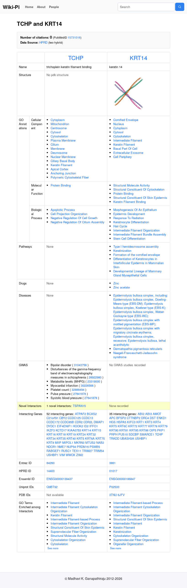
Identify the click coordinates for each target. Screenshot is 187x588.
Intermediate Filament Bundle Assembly (139, 234)
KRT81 (123, 430)
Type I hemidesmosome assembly (136, 246)
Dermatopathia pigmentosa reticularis (137, 348)
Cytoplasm (58, 120)
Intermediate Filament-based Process (75, 519)
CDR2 (79, 422)
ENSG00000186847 (122, 479)
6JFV (121, 495)
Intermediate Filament (127, 140)
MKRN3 (79, 442)
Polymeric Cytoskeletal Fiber (70, 177)
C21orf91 (52, 418)
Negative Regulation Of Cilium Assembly (77, 222)
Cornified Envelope (125, 120)
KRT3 (148, 422)
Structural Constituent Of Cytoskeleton (138, 189)
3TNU (113, 495)
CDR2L (88, 422)
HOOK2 (78, 426)
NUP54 (71, 446)
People (54, 7)
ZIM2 (79, 455)
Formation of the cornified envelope (136, 254)
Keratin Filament (61, 165)
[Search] (179, 7)
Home (29, 7)
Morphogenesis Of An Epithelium (135, 209)
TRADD (114, 438)
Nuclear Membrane (63, 157)
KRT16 (51, 434)
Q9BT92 (52, 487)
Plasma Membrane (63, 140)
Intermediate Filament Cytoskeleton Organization (74, 509)
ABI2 (141, 414)
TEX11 (76, 451)
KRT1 (140, 422)
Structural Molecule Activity (131, 185)
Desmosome (59, 152)
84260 (51, 463)
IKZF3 (51, 430)
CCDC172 (53, 422)
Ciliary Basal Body (63, 161)
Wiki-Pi (11, 7)
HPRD (43, 42)
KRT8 (50, 442)
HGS (112, 422)
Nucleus (118, 124)
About (41, 7)
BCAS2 (92, 414)
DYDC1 (51, 426)
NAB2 (100, 442)
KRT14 (138, 57)
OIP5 (152, 430)
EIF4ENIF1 (64, 426)
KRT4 (157, 422)
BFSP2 (121, 418)
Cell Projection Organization (69, 214)
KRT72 (132, 426)
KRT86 (143, 430)
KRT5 (80, 438)
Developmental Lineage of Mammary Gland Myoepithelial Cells (137, 273)
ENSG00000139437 (60, 479)
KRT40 (71, 438)
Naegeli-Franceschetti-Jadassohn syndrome (135, 355)
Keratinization (122, 250)
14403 (51, 471)
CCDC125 (74, 418)
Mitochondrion (60, 124)
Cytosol (56, 132)
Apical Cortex (59, 169)
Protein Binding (61, 185)
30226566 (87, 385)
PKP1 (161, 430)
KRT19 (71, 434)
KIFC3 (131, 422)
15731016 (74, 37)
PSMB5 (95, 446)
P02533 (114, 487)
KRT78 (152, 426)
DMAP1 (99, 422)
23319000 (93, 381)
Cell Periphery (122, 157)
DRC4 (145, 418)
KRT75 (100, 438)
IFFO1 (93, 426)
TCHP (75, 57)
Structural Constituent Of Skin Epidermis (140, 197)
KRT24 (81, 434)
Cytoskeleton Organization (68, 540)
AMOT (157, 414)
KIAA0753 (74, 430)
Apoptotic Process (63, 209)
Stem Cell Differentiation (129, 238)
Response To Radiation (128, 218)
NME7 (61, 446)
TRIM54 (99, 451)
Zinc (116, 283)
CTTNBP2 (133, 418)
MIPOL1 (67, 442)
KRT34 (51, 438)
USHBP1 (52, 455)
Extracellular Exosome (128, 152)
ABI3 (148, 414)
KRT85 (133, 430)
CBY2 (63, 418)
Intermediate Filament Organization (136, 230)
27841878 (79, 393)
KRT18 (61, 434)
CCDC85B (67, 422)
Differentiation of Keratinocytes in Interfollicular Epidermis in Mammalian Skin (138, 263)
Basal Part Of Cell (125, 148)
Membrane (58, 148)
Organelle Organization (128, 544)
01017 (113, 471)
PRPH (113, 434)
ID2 (86, 426)
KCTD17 (61, 430)
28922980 (95, 377)
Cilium (55, 144)
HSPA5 (121, 422)
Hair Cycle (120, 226)
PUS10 (123, 434)
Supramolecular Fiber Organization (73, 531)
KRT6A (90, 438)
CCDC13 (87, 418)
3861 (112, 463)
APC (112, 418)
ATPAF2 (80, 414)
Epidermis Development (129, 214)
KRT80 (113, 430)
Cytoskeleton (59, 136)
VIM (62, 455)
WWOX (70, 455)
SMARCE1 (147, 434)
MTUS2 (90, 442)
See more (52, 548)
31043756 (80, 365)
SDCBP (134, 434)
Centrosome (59, 128)
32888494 (78, 389)
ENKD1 (161, 418)
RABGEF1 (53, 451)
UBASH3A (127, 438)
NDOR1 (52, 446)
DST (153, 418)
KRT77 (142, 426)
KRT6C (122, 426)
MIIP (58, 442)
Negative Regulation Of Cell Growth (74, 218)
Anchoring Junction (63, 173)
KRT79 (162, 426)
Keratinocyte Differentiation (131, 222)
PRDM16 (83, 446)
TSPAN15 (79, 406)
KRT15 (96, 430)
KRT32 (91, 434)
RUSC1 (66, 451)
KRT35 (61, 438)
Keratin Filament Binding (129, 202)
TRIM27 (87, 451)
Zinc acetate (121, 287)
